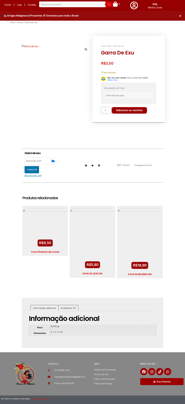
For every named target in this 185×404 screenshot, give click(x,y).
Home (7, 4)
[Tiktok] (159, 371)
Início (12, 22)
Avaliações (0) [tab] (68, 308)
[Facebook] (143, 371)
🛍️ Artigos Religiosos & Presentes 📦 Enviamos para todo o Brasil (41, 15)
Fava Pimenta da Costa (45, 252)
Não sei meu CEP (33, 175)
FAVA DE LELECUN (92, 273)
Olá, (155, 4)
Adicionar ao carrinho (129, 110)
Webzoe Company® (40, 398)
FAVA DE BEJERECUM (139, 274)
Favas (20, 22)
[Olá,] (134, 5)
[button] (92, 15)
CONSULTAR (32, 169)
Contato (32, 4)
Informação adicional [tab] (44, 308)
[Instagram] (151, 371)
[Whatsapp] (167, 371)
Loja (19, 4)
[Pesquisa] (109, 4)
